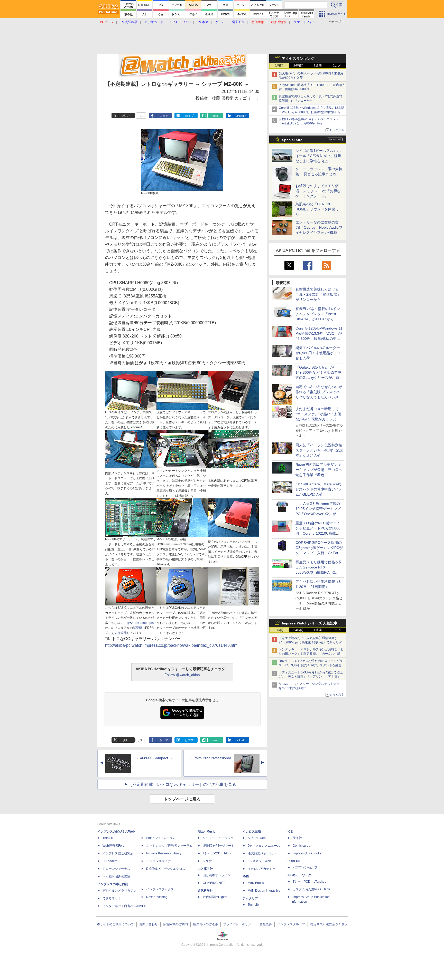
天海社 (297, 838)
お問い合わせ (148, 924)
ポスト (126, 115)
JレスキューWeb (259, 861)
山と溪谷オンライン (216, 875)
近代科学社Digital (215, 897)
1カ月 (337, 65)
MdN (246, 876)
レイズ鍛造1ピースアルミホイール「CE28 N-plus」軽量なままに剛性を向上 (318, 156)
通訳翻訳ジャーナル (261, 853)
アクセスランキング (298, 58)
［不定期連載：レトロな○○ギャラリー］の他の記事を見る (182, 784)
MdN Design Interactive (264, 890)
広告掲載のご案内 (175, 924)
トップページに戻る (182, 799)
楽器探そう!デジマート (218, 845)
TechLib (253, 904)
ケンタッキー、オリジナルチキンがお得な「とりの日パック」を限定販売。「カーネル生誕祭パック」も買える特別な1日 (311, 654)
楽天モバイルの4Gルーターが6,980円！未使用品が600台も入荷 (317, 353)
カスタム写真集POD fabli (311, 889)
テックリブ (250, 898)
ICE (290, 831)
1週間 (318, 65)
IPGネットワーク (299, 875)
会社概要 (266, 924)
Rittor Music (206, 831)
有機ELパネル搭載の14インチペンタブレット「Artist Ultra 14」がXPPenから (317, 314)
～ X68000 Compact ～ (154, 758)
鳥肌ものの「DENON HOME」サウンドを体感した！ (317, 209)
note (215, 115)
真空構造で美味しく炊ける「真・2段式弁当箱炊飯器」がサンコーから (318, 294)
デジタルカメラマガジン (119, 890)
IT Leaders (110, 861)
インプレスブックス (160, 889)
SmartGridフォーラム (161, 838)
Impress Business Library (163, 853)
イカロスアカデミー (261, 869)
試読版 (137, 628)
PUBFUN (294, 861)
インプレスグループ (291, 924)
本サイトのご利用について (115, 924)
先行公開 (120, 633)
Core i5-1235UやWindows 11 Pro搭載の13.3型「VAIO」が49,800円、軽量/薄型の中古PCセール (311, 112)
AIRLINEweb (257, 838)
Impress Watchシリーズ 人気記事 (309, 623)
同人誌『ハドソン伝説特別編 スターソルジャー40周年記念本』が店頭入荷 (319, 450)
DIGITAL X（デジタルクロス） (167, 869)
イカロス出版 (252, 831)
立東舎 (207, 861)
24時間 (298, 65)
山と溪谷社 (205, 869)
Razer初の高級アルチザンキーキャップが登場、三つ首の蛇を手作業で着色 (318, 469)
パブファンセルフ (305, 867)
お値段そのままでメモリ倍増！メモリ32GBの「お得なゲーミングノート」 (318, 191)
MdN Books (256, 883)
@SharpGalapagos (140, 623)
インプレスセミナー (160, 861)
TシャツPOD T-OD (217, 853)
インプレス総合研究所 (118, 853)
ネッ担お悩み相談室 (116, 876)
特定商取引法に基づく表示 (328, 924)
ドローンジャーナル (116, 869)
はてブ (189, 115)
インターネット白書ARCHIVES (124, 906)
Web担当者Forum (115, 845)
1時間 (279, 65)
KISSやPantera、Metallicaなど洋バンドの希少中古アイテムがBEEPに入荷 (318, 489)
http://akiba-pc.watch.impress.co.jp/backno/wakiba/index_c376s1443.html (171, 645)
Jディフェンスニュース (264, 845)
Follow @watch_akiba (182, 675)
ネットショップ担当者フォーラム (169, 845)
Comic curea (301, 845)
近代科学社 (205, 890)
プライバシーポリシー (238, 924)
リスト (141, 115)
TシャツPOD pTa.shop (309, 881)
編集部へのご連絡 (205, 924)
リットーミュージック (218, 838)
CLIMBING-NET (214, 883)
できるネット (112, 898)
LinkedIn (241, 115)
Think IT (108, 838)
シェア (164, 115)
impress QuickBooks (307, 853)
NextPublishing (157, 897)
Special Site (292, 140)
